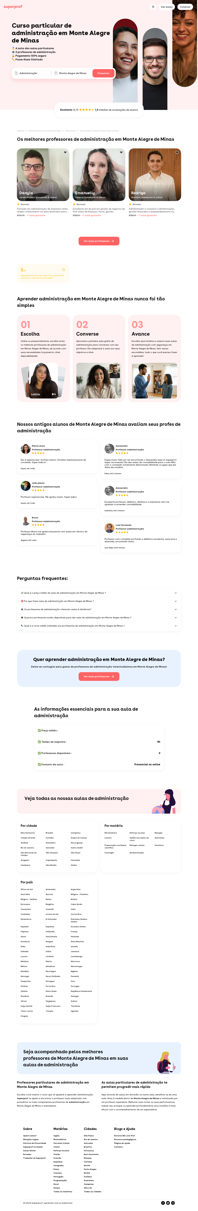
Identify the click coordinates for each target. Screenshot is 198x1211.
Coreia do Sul (52, 914)
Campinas (76, 833)
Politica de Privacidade (34, 1143)
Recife (87, 1165)
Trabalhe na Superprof (34, 1158)
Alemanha (51, 889)
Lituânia (50, 956)
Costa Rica (76, 914)
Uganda (74, 1011)
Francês (57, 1158)
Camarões (26, 909)
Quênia (24, 991)
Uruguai (24, 1016)
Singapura (51, 1001)
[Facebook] (163, 1203)
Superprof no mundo (33, 1147)
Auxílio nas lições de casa (139, 839)
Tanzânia (75, 1006)
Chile (73, 909)
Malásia (25, 961)
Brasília (49, 833)
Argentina (75, 889)
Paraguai (50, 981)
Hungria (49, 941)
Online (74, 865)
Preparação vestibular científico (116, 846)
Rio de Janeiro (27, 848)
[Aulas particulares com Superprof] (13, 7)
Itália (48, 951)
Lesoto (24, 956)
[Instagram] (173, 1203)
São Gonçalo (52, 853)
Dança (57, 1188)
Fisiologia (109, 853)
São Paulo (75, 853)
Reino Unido (51, 991)
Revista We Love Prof (124, 1136)
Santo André (77, 848)
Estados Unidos (78, 927)
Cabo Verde (76, 904)
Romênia (25, 996)
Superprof (20, 131)
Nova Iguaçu (77, 843)
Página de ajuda (122, 1143)
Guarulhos (51, 843)
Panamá (75, 976)
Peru (73, 981)
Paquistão (26, 981)
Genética (159, 845)
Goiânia (24, 843)
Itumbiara (25, 865)
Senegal (75, 996)
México (24, 966)
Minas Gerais (70, 131)
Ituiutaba (75, 860)
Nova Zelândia (53, 976)
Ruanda (49, 996)
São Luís (88, 1188)
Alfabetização (137, 853)
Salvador (50, 848)
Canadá (50, 909)
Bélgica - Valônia (29, 899)
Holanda (75, 936)
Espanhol (58, 1162)
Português (58, 1177)
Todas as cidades (92, 1192)
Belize (49, 899)
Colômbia (25, 914)
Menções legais (31, 1139)
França (74, 931)
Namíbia (25, 971)
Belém (87, 1173)
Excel (56, 1184)
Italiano (58, 1173)
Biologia (158, 833)
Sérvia (24, 1001)
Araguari (25, 860)
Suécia (74, 1001)
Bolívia (74, 899)
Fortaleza (89, 1151)
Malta (49, 961)
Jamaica (75, 951)
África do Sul (27, 889)
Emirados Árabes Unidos (79, 920)
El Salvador (51, 919)
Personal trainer (62, 1143)
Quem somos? (30, 1136)
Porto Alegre (90, 1169)
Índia (23, 946)
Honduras (25, 941)
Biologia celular (137, 845)
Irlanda (74, 946)
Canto (57, 1147)
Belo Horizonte (28, 833)
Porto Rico (51, 986)
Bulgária (50, 904)
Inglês (57, 1136)
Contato (118, 1147)
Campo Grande (28, 838)
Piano (56, 1169)
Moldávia (50, 966)
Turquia (49, 1011)
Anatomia (159, 838)
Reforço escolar (137, 833)
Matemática (111, 833)
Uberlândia (51, 865)
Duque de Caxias (79, 838)
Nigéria (74, 971)
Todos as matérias (63, 1192)
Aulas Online (29, 1151)
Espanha (50, 927)
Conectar (185, 7)
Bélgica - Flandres (79, 894)
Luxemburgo (76, 956)
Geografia (59, 1165)
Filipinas (25, 931)
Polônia (24, 986)
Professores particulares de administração (45, 131)
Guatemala (51, 936)
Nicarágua (51, 971)
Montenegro (77, 966)
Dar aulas (166, 7)
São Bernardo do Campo (29, 854)
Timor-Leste (27, 1011)
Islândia (24, 951)
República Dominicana (81, 991)
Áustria (49, 894)
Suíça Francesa (53, 1006)
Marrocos (75, 961)
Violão (57, 1154)
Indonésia (50, 946)
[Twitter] (168, 1203)
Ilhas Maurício (77, 941)
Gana (23, 936)
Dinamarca (26, 919)
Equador (25, 927)
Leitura (108, 838)
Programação (60, 1180)
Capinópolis (51, 860)
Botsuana (25, 904)
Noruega (25, 976)
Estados (27, 1154)
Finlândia (50, 931)
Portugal (75, 986)
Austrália (25, 894)
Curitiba (50, 838)
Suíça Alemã (26, 1006)
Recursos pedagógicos (125, 1139)
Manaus (88, 1158)
